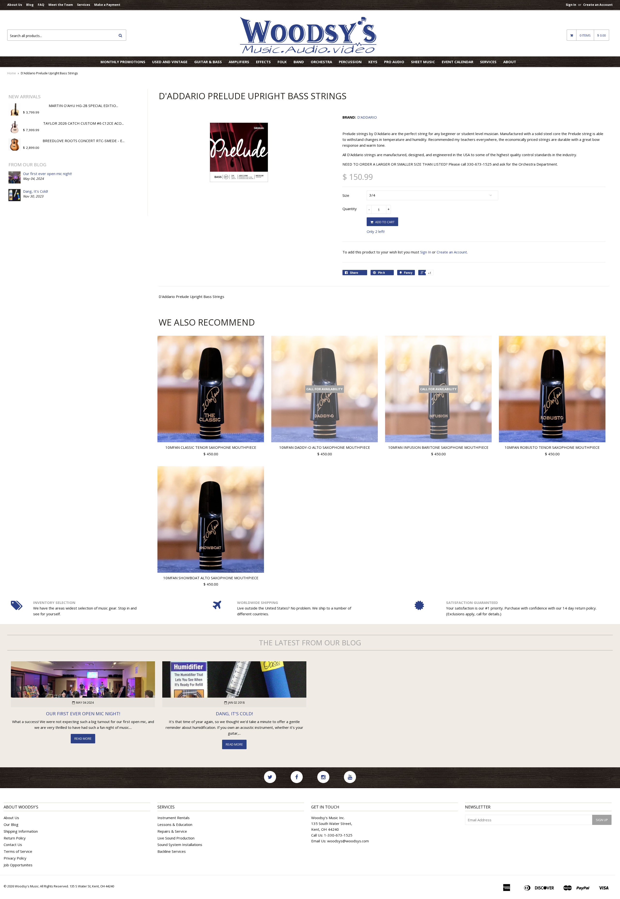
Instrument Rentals (173, 817)
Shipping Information (21, 831)
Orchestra (321, 61)
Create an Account (598, 4)
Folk (282, 61)
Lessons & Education (174, 824)
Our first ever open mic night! (47, 173)
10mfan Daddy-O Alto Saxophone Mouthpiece (324, 447)
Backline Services (171, 851)
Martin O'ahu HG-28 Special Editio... (83, 105)
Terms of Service (18, 851)
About (509, 61)
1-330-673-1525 (338, 835)
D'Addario (367, 117)
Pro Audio (394, 61)
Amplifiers (239, 61)
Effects (263, 61)
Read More (83, 738)
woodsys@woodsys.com (348, 840)
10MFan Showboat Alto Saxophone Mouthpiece (210, 577)
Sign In (571, 4)
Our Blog (11, 824)
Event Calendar (457, 61)
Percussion (350, 61)
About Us (14, 4)
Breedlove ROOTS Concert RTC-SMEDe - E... (83, 140)
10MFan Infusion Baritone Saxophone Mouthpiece (438, 447)
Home (11, 73)
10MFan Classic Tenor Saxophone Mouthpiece (210, 447)
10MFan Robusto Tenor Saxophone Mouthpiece (552, 447)
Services (83, 4)
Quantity (349, 208)
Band (299, 61)
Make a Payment (107, 4)
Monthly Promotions (123, 61)
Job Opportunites (18, 864)
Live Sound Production (175, 838)
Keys (372, 61)
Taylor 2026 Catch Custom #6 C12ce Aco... (83, 123)
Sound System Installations (179, 844)
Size (345, 195)
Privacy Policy (15, 858)
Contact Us (13, 844)
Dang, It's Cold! (35, 191)
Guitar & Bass (208, 61)
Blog (30, 4)
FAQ (41, 4)
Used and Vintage (169, 61)
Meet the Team (60, 4)
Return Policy (15, 838)
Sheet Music (423, 61)
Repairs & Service (172, 831)
